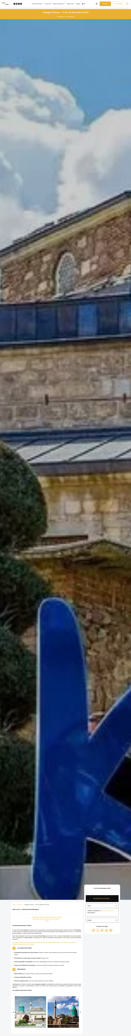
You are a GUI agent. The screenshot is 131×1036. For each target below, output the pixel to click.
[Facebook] (17, 4)
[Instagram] (19, 4)
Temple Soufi (70, 3)
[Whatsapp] (21, 4)
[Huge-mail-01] (14, 4)
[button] (37, 3)
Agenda (78, 3)
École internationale (37, 3)
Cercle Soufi (48, 3)
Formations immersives (58, 3)
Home (13, 904)
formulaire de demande (107, 910)
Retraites (19, 904)
